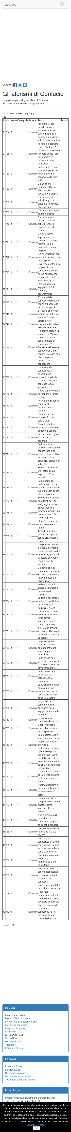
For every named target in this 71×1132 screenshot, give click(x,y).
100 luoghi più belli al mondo (20, 1079)
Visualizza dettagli (35, 1124)
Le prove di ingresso (15, 1028)
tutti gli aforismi (36, 103)
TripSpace (10, 1044)
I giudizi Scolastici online (17, 1018)
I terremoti (10, 1031)
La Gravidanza (12, 1069)
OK (36, 1128)
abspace (10, 4)
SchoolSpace (12, 1038)
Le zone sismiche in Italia (18, 1076)
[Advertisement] (35, 47)
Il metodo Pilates (13, 1066)
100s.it (8, 1101)
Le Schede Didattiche (16, 1024)
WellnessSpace (13, 1041)
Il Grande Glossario (15, 1048)
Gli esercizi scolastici (16, 1073)
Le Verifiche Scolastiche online (21, 1021)
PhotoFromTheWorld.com (18, 1097)
